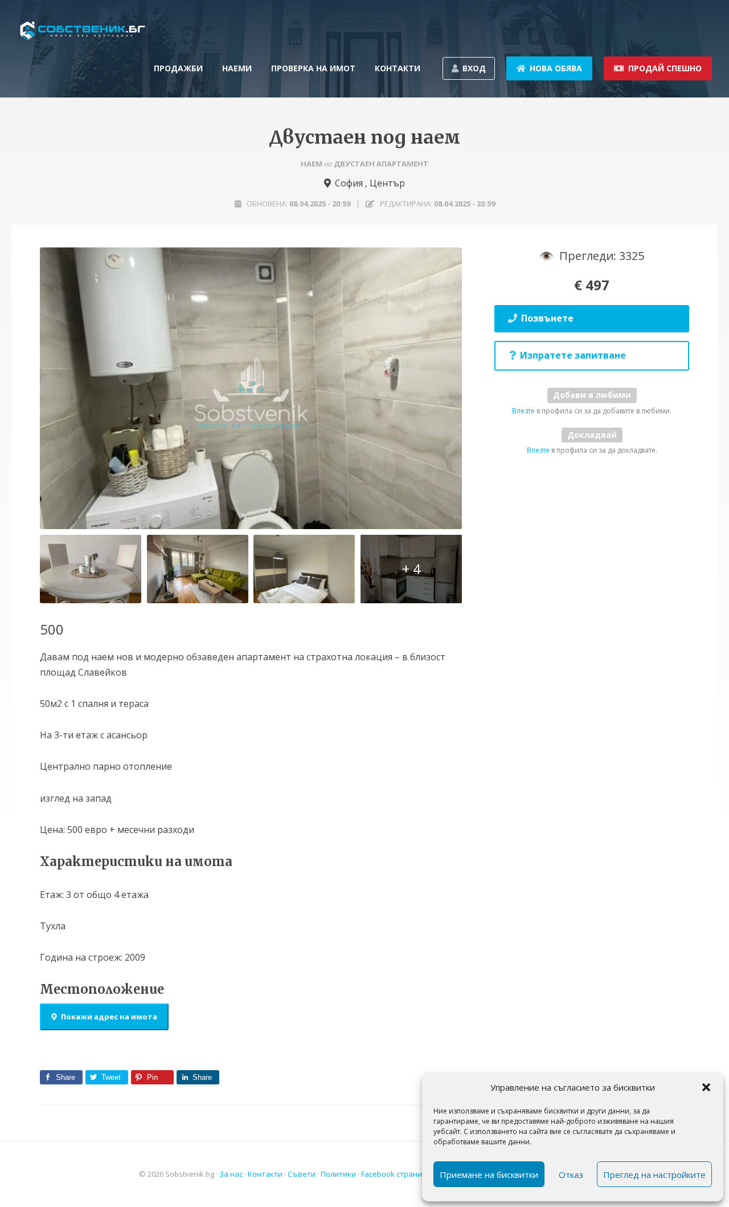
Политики (338, 1174)
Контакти (265, 1174)
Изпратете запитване (573, 355)
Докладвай (592, 434)
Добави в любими (592, 394)
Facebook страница (396, 1174)
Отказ (571, 1174)
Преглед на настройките (654, 1174)
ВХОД (474, 68)
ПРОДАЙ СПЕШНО (665, 68)
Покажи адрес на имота (109, 1016)
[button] (706, 1087)
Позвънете (547, 318)
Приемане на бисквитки (489, 1174)
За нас (231, 1174)
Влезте (523, 411)
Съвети (302, 1174)
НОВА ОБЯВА (556, 68)
